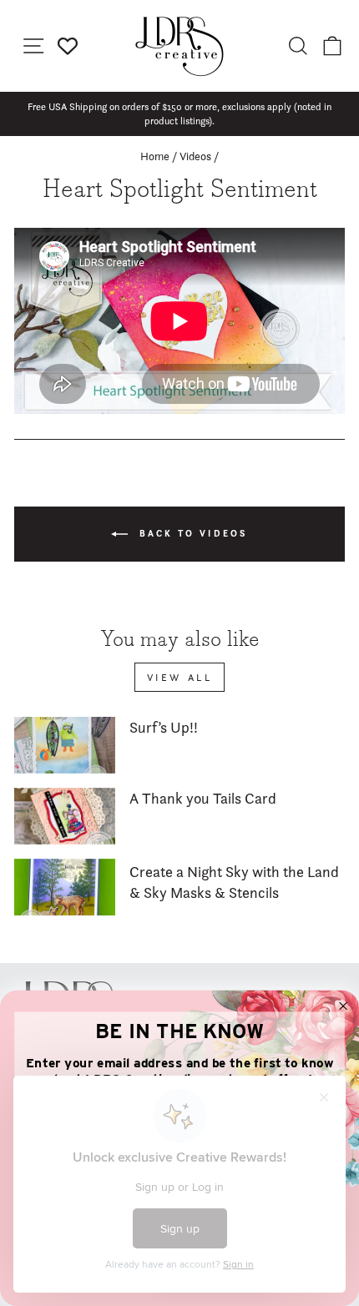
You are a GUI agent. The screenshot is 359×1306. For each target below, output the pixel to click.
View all (180, 677)
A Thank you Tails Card (202, 798)
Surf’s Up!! (163, 727)
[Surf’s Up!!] (64, 745)
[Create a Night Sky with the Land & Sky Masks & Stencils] (64, 887)
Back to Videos (191, 532)
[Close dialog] (343, 1006)
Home (154, 156)
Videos (195, 156)
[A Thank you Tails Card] (64, 816)
